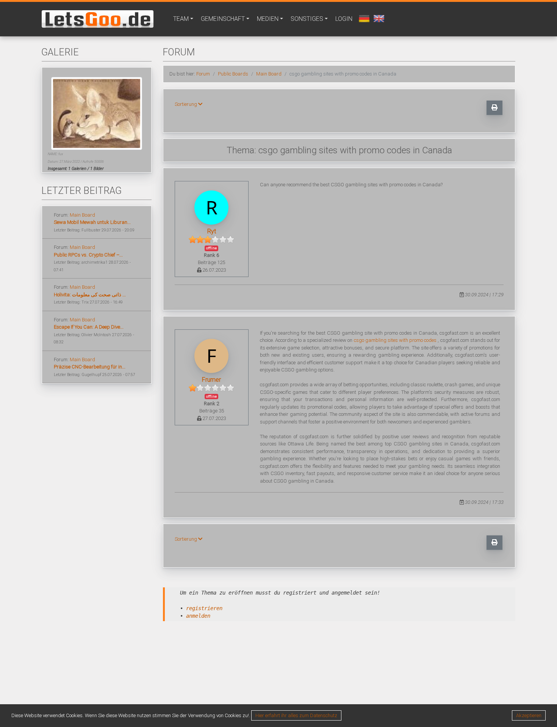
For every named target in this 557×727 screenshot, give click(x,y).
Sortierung (186, 104)
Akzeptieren (528, 715)
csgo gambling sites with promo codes (395, 340)
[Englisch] (378, 18)
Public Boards (233, 74)
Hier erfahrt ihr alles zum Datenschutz (296, 715)
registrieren (204, 608)
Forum (203, 74)
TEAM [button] (181, 18)
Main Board (82, 215)
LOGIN (343, 18)
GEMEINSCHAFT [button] (223, 18)
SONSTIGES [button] (307, 18)
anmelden (198, 616)
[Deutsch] (363, 18)
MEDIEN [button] (267, 18)
